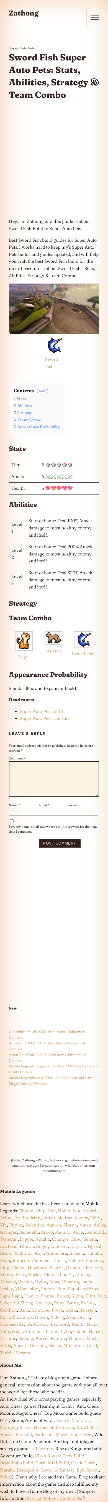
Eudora (48, 1288)
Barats (62, 1296)
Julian (49, 1217)
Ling (4, 1267)
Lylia (66, 1331)
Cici (52, 1210)
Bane (24, 1310)
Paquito (62, 1232)
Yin (3, 1225)
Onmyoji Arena (16, 1427)
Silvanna (70, 1281)
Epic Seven (88, 1470)
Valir (5, 1331)
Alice (78, 1232)
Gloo (87, 1267)
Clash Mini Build (52, 1462)
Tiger (23, 656)
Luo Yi (66, 1274)
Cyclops (44, 1302)
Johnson (20, 1260)
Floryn (70, 1225)
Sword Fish (83, 653)
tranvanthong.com (25, 1165)
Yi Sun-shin (27, 1288)
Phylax (16, 1225)
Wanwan (9, 1239)
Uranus (25, 1281)
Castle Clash (83, 1462)
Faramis (8, 1338)
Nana (92, 1324)
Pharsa (47, 1296)
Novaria (90, 1210)
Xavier (81, 1217)
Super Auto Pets (22, 48)
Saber (5, 1302)
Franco (31, 1296)
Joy (17, 1217)
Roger (42, 1246)
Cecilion (8, 1310)
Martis (93, 1338)
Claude (18, 1267)
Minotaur (34, 1331)
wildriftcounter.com (80, 1165)
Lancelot (59, 1246)
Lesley (6, 1288)
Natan (85, 1225)
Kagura (77, 1246)
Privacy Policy (41, 1498)
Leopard (53, 650)
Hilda (5, 1345)
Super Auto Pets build (41, 711)
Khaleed (8, 1324)
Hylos (41, 1281)
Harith (41, 1317)
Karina (88, 1302)
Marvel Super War (74, 1434)
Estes (21, 1274)
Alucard (8, 1281)
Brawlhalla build (16, 1462)
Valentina (34, 1225)
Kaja (39, 1253)
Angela (82, 1274)
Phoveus (94, 1260)
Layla (86, 1281)
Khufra (27, 1246)
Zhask (60, 1260)
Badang (25, 1338)
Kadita (77, 1324)
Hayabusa (37, 1267)
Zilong (6, 1274)
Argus (25, 1324)
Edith (95, 1217)
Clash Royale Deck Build (59, 1455)
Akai (70, 1317)
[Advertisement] (54, 159)
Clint (90, 1296)
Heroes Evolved (16, 1434)
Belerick (87, 1310)
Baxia (17, 1331)
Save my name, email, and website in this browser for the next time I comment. (53, 829)
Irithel (52, 1331)
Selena (90, 1239)
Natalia (42, 1239)
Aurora (20, 1345)
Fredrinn (32, 1217)
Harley (35, 1274)
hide (42, 391)
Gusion (73, 1267)
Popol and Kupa (83, 1288)
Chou (76, 1239)
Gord (92, 1345)
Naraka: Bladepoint (19, 1470)
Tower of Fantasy (57, 1470)
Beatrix (57, 1267)
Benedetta (29, 1232)
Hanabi (93, 1253)
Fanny (72, 1302)
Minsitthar (73, 1345)
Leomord (60, 1324)
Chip (40, 1210)
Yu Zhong (24, 1302)
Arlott (6, 1217)
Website (73, 805)
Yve (98, 1267)
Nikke (6, 1477)
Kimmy (58, 1338)
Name (14, 805)
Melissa (64, 1217)
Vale (101, 1296)
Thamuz (76, 1338)
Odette (79, 1331)
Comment (17, 758)
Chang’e (60, 1239)
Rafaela (76, 1253)
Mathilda (23, 1253)
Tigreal (94, 1246)
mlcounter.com (54, 1171)
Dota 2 (63, 1420)
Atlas (54, 1281)
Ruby (59, 1302)
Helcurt (75, 1260)
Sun (61, 1288)
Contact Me (71, 1498)
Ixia (76, 1210)
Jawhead (8, 1246)
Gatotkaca (42, 1260)
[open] (95, 18)
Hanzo (95, 1331)
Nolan (64, 1210)
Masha (54, 1345)
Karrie (41, 1338)
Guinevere (56, 1253)
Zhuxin (26, 1210)
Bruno (6, 1253)
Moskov (40, 1324)
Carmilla (9, 1317)
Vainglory (81, 1420)
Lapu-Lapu (11, 1296)
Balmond (40, 1310)
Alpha (77, 1296)
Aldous (51, 1274)
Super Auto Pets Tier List (45, 718)
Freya (57, 1310)
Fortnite (45, 1448)
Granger (8, 1232)
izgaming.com (52, 1165)
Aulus (99, 1225)
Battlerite (43, 1434)
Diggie (26, 1239)
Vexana (23, 1352)
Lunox (26, 1317)
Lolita (71, 1310)
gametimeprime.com (80, 1160)
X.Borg (56, 1317)
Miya (5, 1260)
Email (44, 805)
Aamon (54, 1225)
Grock (84, 1317)
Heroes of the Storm (54, 1427)
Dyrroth (38, 1345)
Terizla (7, 1352)
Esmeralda (95, 1232)
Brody (47, 1232)
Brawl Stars (87, 1427)
